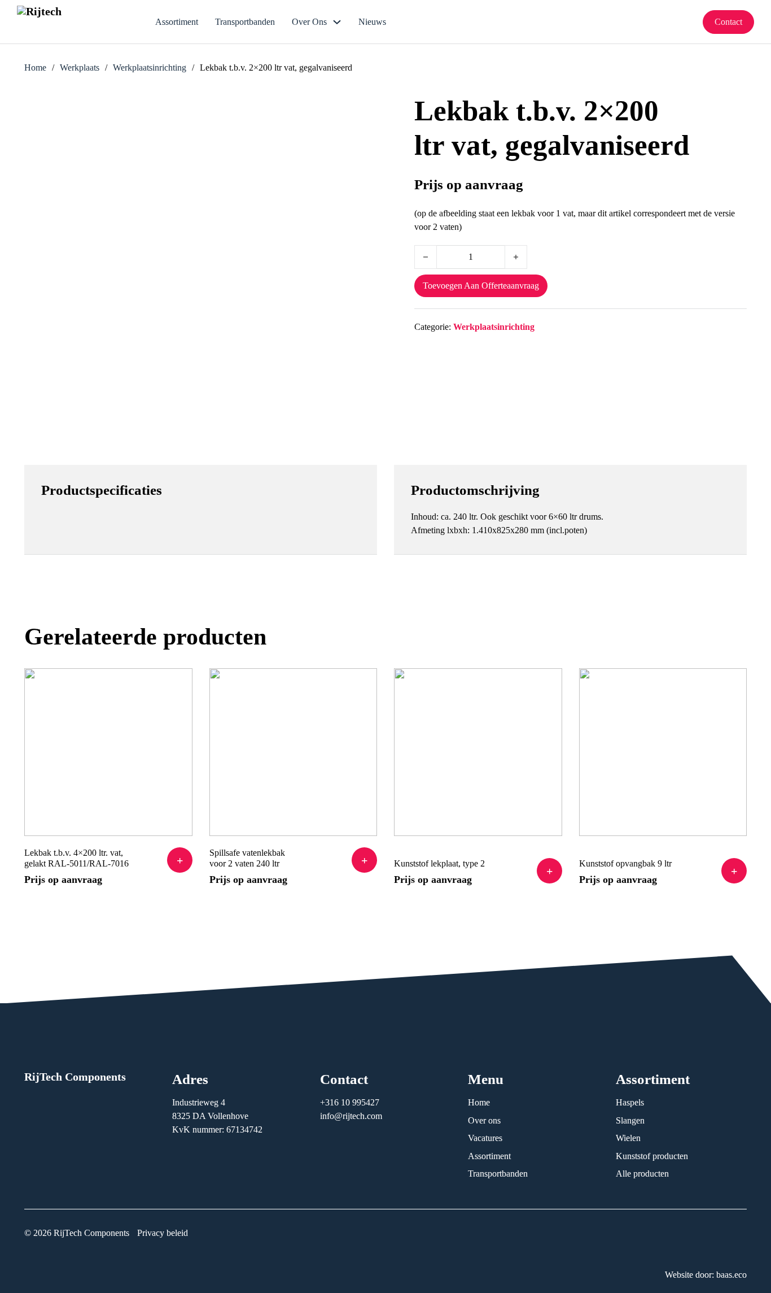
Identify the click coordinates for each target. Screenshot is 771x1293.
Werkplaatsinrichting (149, 67)
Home (35, 67)
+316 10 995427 (351, 1102)
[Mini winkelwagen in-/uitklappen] (685, 21)
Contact (728, 22)
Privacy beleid (162, 1233)
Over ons (309, 22)
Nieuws (372, 22)
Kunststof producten (652, 1156)
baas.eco (731, 1274)
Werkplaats (79, 67)
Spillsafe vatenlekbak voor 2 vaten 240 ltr (247, 858)
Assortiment (176, 22)
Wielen (628, 1138)
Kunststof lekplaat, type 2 (439, 863)
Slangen (630, 1120)
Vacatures (485, 1138)
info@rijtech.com (351, 1116)
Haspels (630, 1102)
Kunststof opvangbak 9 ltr (625, 863)
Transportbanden (245, 22)
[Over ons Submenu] (336, 22)
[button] (179, 860)
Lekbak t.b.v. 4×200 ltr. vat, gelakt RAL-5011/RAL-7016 (76, 858)
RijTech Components (75, 1076)
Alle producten (642, 1173)
